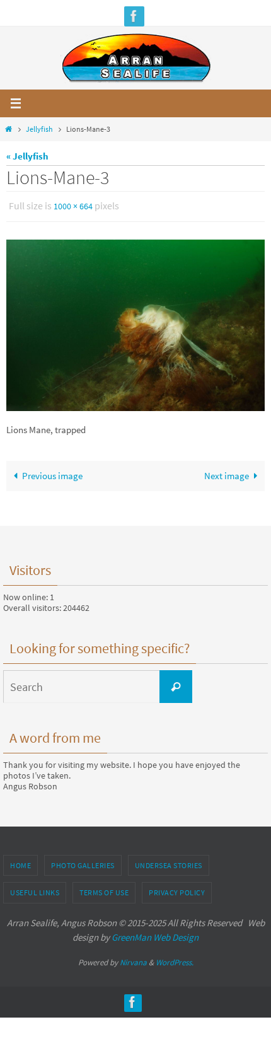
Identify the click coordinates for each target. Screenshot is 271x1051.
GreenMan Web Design (155, 934)
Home (20, 862)
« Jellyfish (27, 156)
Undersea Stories (168, 862)
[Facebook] (134, 16)
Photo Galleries (83, 862)
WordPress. (174, 959)
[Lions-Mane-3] (135, 323)
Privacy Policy (177, 890)
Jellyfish (39, 129)
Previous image (52, 473)
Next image (226, 473)
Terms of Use (104, 890)
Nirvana (133, 959)
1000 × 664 (73, 205)
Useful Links (34, 890)
